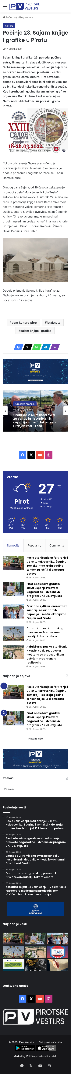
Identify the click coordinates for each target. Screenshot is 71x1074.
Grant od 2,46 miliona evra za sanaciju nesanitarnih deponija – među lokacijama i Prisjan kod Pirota (35, 420)
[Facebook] (17, 347)
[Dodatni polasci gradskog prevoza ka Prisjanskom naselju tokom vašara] (13, 633)
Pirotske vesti (27, 1042)
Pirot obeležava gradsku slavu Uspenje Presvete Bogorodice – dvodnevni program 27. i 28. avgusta (44, 590)
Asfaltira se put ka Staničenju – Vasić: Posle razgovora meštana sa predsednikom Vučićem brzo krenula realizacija (47, 654)
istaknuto (54, 322)
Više (20, 17)
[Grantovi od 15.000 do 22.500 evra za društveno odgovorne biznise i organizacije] (13, 965)
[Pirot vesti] (24, 6)
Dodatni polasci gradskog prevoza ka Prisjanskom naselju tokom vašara (45, 632)
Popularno (34, 545)
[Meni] (5, 7)
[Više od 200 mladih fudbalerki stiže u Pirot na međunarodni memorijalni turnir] (35, 965)
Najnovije (13, 545)
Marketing (20, 1056)
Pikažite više (35, 738)
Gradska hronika (24, 403)
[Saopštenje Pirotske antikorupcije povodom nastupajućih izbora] (57, 952)
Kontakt (53, 1056)
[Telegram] (44, 347)
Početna (10, 17)
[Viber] (54, 347)
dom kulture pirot (24, 322)
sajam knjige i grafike (35, 331)
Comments (56, 545)
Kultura (29, 17)
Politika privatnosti (37, 1056)
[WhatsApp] (35, 347)
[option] (35, 411)
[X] (26, 347)
